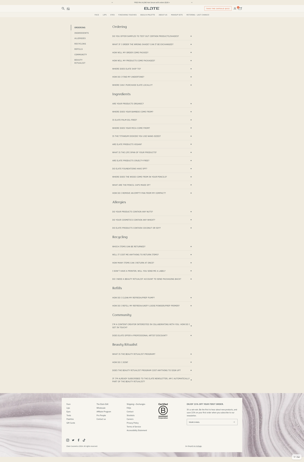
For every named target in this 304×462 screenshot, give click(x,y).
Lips (105, 15)
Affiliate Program (104, 411)
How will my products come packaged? (133, 60)
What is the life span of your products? (134, 152)
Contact (130, 411)
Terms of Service (134, 426)
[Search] (63, 8)
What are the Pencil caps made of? (131, 185)
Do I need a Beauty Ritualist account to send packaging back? (146, 279)
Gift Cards (70, 422)
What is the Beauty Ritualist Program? (133, 354)
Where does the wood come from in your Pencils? (139, 176)
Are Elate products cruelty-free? (130, 160)
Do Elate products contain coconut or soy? (136, 227)
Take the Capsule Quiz (218, 8)
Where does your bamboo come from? (132, 111)
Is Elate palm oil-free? (124, 119)
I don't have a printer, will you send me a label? (139, 271)
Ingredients (81, 33)
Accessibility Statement (137, 430)
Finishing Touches (127, 15)
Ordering (79, 27)
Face (97, 15)
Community (80, 54)
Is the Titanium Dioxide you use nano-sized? (136, 136)
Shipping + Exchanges (136, 404)
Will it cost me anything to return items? (135, 254)
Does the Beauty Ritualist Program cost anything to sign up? (146, 370)
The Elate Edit (102, 404)
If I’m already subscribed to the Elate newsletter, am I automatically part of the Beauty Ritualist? (151, 380)
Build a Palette (147, 15)
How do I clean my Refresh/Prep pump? (133, 297)
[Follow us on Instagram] (67, 440)
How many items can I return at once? (133, 262)
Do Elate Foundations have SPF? (129, 168)
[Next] (191, 2)
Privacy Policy (133, 422)
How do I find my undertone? (128, 76)
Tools (68, 415)
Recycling (80, 43)
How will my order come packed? (130, 52)
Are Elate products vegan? (127, 144)
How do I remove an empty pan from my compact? (139, 193)
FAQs (129, 408)
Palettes (70, 419)
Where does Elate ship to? (126, 68)
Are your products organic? (128, 103)
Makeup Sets (177, 15)
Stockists (131, 415)
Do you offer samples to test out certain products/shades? (145, 36)
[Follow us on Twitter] (73, 440)
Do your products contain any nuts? (132, 211)
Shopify (190, 446)
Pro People (101, 415)
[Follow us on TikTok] (84, 440)
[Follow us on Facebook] (78, 440)
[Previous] (112, 2)
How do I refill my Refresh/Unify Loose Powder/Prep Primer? (146, 305)
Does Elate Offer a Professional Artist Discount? (139, 335)
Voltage (199, 446)
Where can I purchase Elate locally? (132, 85)
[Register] (234, 422)
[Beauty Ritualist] (68, 8)
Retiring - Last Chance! (198, 15)
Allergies (80, 38)
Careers (130, 419)
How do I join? (120, 362)
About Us (163, 15)
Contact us (101, 419)
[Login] (234, 8)
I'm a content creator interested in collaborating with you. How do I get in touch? (151, 326)
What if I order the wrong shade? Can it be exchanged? (142, 44)
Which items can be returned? (128, 246)
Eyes (112, 15)
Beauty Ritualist (79, 61)
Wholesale (101, 408)
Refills (78, 49)
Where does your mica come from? (131, 128)
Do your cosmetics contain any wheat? (133, 219)
